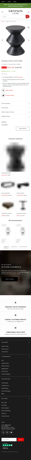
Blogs (3, 393)
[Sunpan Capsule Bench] (8, 185)
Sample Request (5, 388)
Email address (6, 439)
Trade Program (5, 382)
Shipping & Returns (6, 116)
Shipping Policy (5, 368)
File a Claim (4, 402)
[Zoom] (28, 27)
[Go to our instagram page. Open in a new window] (7, 432)
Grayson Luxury (5, 349)
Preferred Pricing (10, 95)
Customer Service (6, 356)
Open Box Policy (5, 363)
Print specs (4, 121)
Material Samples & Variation (8, 112)
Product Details (5, 107)
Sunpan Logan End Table (6, 172)
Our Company (5, 342)
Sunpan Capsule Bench (6, 193)
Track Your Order (5, 416)
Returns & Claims (5, 365)
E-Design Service (5, 385)
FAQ (3, 360)
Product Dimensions (6, 103)
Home (3, 21)
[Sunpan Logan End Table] (15, 157)
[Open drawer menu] (2, 12)
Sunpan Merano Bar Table (21, 213)
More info (20, 77)
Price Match (4, 405)
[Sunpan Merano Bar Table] (23, 205)
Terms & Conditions (6, 374)
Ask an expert (5, 124)
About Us (6, 246)
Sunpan (4, 64)
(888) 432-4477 (8, 425)
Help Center (4, 398)
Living (9, 1)
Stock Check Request (6, 391)
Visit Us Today (9, 279)
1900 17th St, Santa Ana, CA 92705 (8, 428)
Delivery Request (5, 408)
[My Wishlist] (25, 12)
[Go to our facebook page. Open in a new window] (3, 432)
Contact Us (4, 413)
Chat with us (22, 128)
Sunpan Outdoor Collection (15, 64)
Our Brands (14, 246)
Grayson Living (5, 346)
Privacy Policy (5, 371)
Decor (15, 1)
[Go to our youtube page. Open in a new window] (11, 432)
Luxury (3, 1)
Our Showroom (23, 246)
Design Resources (6, 379)
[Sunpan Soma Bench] (23, 185)
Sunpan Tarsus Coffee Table (7, 213)
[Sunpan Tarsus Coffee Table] (8, 205)
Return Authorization (6, 410)
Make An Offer (9, 90)
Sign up (20, 439)
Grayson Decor (5, 351)
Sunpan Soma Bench (20, 193)
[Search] (27, 16)
